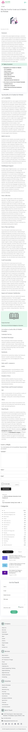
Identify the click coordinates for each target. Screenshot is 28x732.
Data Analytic (5, 655)
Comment (3, 451)
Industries (4, 632)
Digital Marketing (6, 670)
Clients (3, 640)
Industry (5, 528)
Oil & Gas (4, 691)
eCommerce (6, 524)
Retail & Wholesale (6, 685)
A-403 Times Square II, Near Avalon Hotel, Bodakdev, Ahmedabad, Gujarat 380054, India (13, 714)
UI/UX (5, 543)
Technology (6, 538)
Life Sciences (5, 704)
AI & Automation (6, 657)
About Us (4, 627)
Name (2, 469)
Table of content (8, 64)
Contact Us (4, 647)
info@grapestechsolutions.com (10, 720)
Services (4, 630)
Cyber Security (7, 520)
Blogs (3, 645)
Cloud (5, 518)
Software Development (9, 536)
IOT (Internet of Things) (7, 659)
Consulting (4, 677)
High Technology (6, 693)
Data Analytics (7, 522)
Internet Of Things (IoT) (9, 530)
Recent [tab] (20, 551)
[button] (14, 64)
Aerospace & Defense (7, 698)
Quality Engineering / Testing (8, 668)
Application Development (9, 512)
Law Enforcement (6, 706)
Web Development (8, 545)
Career (3, 638)
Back (3, 6)
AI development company (15, 432)
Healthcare (4, 687)
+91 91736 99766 (7, 718)
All (4, 510)
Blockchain (6, 516)
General (5, 526)
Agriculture (4, 700)
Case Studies (5, 642)
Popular (5, 532)
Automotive (4, 696)
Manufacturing (5, 689)
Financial (4, 702)
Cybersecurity (5, 666)
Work (3, 636)
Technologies (5, 634)
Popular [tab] (8, 551)
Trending (6, 541)
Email (2, 476)
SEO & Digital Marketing (9, 534)
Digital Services (5, 672)
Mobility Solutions (6, 674)
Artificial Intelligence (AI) (9, 514)
